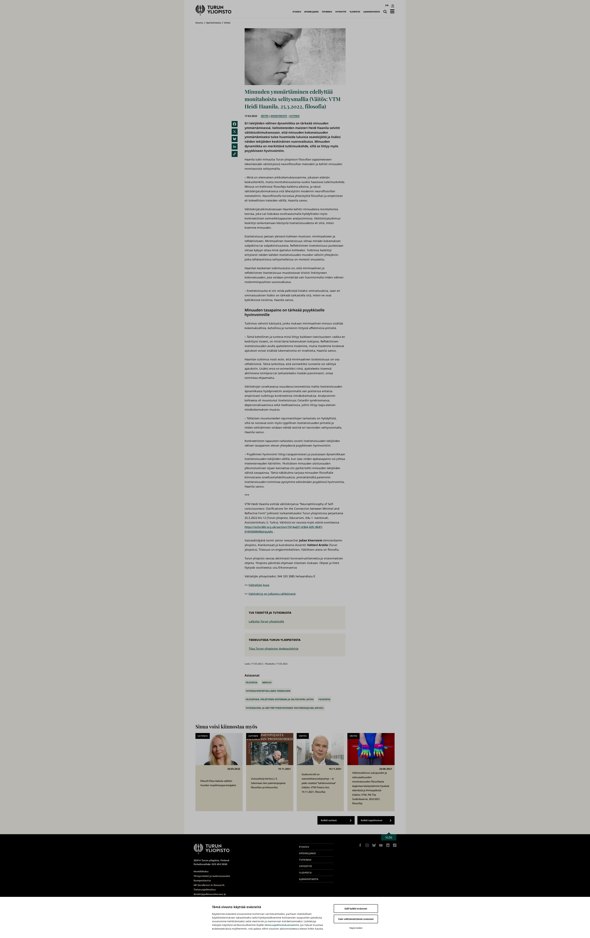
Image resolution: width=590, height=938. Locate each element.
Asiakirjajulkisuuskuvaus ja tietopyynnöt (210, 896)
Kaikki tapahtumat (371, 820)
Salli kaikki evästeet (355, 908)
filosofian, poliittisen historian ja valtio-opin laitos (280, 699)
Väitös (227, 22)
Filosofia (251, 682)
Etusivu (297, 11)
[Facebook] (235, 124)
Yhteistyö (340, 11)
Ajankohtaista (371, 11)
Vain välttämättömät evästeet (356, 918)
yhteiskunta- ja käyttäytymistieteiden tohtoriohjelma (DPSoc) (285, 707)
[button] (392, 11)
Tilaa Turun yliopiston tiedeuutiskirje (274, 648)
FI (393, 5)
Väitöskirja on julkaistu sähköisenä (271, 594)
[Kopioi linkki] (235, 154)
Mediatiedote (279, 115)
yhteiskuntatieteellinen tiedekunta (268, 690)
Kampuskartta (202, 880)
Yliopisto (355, 11)
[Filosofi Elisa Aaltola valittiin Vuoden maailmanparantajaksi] (219, 772)
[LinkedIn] (235, 146)
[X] (235, 132)
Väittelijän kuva (258, 585)
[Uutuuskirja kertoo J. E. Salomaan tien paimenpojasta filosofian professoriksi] (269, 772)
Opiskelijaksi (311, 11)
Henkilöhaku (201, 871)
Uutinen (294, 115)
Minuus (267, 682)
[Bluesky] (235, 139)
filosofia (324, 699)
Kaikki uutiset (329, 820)
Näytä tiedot (355, 927)
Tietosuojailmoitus (205, 889)
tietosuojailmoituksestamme (282, 925)
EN (386, 5)
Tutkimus (327, 11)
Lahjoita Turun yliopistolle (266, 621)
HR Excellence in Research (209, 885)
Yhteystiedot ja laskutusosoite (212, 876)
